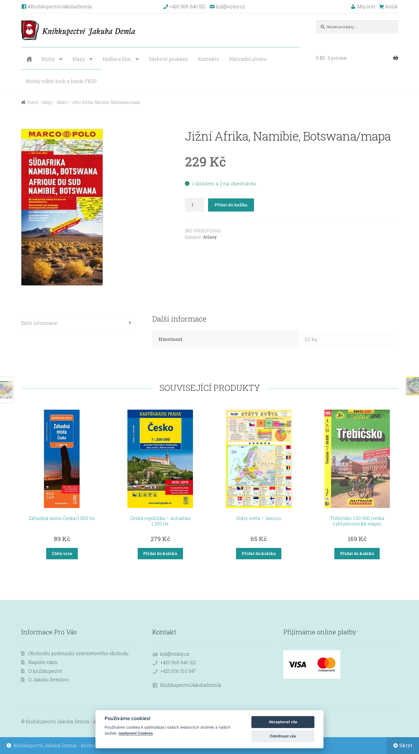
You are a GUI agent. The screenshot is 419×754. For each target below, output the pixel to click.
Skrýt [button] (405, 745)
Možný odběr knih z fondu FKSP (61, 81)
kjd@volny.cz (174, 654)
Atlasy (62, 102)
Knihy (48, 59)
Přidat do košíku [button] (160, 553)
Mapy (78, 59)
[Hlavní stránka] (28, 59)
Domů (33, 102)
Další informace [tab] (39, 323)
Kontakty (208, 59)
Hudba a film (117, 59)
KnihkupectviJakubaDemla (190, 685)
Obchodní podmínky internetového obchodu (78, 653)
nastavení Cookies (136, 733)
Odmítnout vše (283, 736)
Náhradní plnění (248, 59)
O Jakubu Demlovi (48, 679)
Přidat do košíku (231, 205)
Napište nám (43, 662)
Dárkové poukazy (168, 59)
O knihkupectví (45, 671)
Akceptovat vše (283, 722)
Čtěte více (62, 553)
